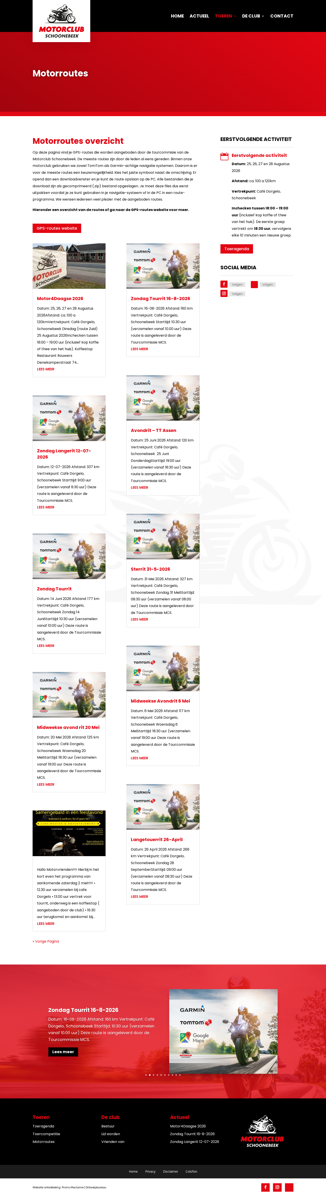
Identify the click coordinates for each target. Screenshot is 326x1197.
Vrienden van (112, 1141)
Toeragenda (236, 249)
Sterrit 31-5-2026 (150, 569)
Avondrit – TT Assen (153, 430)
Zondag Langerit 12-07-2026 (194, 1141)
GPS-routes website (57, 228)
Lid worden (110, 1133)
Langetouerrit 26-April (157, 839)
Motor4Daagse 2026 (60, 298)
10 (180, 1075)
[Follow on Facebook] (224, 284)
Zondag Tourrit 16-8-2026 (160, 298)
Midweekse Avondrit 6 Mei (160, 701)
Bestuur (108, 1126)
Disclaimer (170, 1171)
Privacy (150, 1171)
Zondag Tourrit (54, 589)
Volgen (237, 284)
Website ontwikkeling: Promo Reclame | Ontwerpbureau (69, 1187)
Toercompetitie (46, 1133)
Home (133, 1171)
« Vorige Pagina (46, 941)
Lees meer (45, 369)
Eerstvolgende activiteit (259, 155)
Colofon (191, 1171)
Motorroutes (44, 1141)
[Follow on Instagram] (224, 293)
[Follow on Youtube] (254, 284)
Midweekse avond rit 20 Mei (68, 727)
